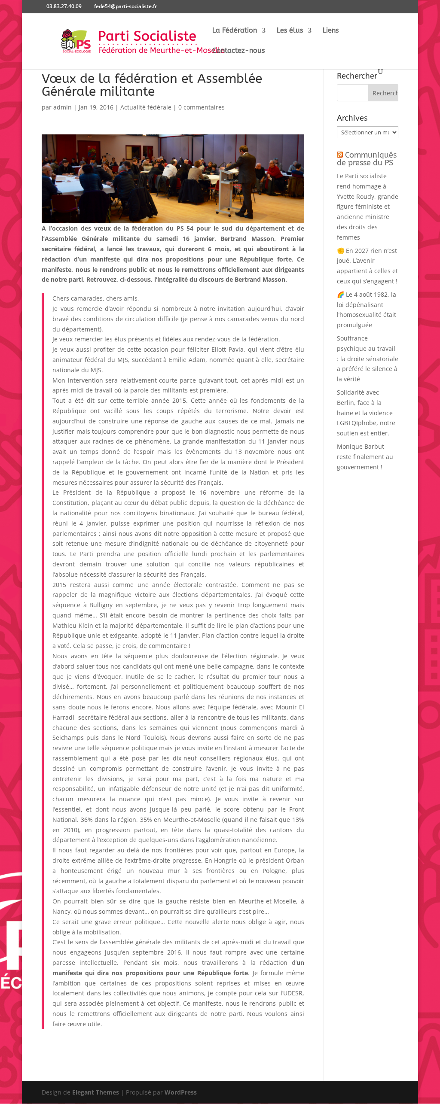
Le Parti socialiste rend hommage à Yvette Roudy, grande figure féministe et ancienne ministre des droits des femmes (367, 206)
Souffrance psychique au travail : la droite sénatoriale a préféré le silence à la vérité (367, 358)
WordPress (181, 1092)
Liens (331, 30)
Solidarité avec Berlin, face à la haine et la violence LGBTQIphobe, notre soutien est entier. (366, 412)
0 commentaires (201, 107)
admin (62, 107)
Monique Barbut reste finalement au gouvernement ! (365, 456)
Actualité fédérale (145, 107)
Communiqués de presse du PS (367, 158)
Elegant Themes (95, 1092)
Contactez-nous (238, 51)
